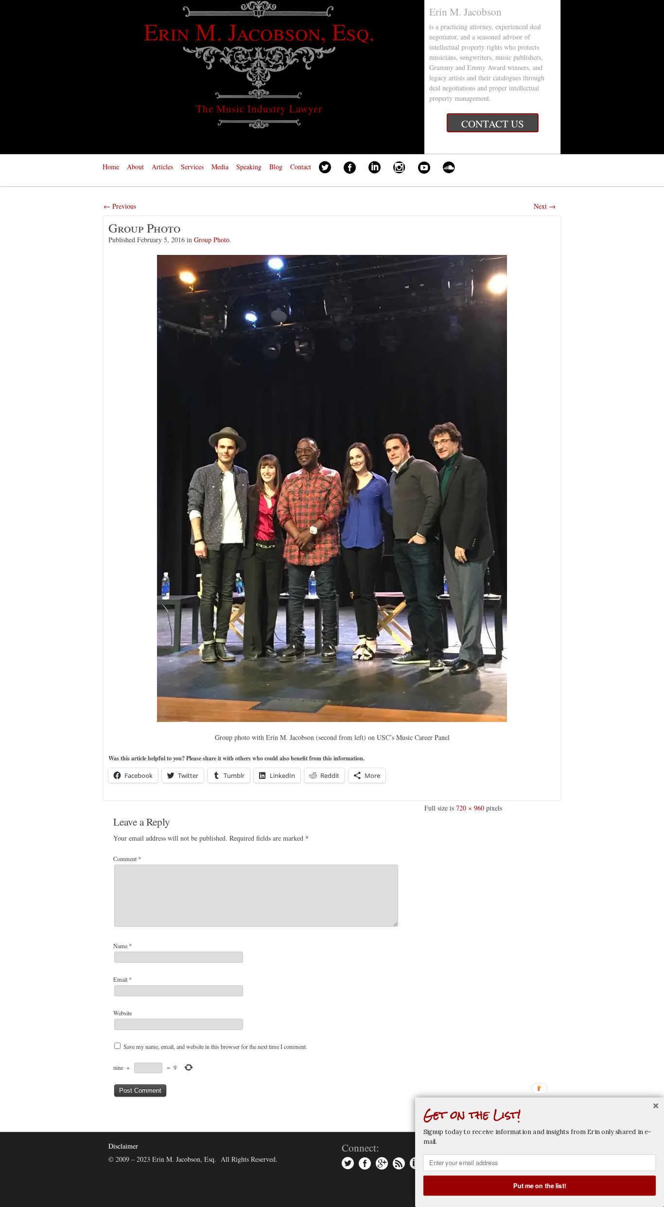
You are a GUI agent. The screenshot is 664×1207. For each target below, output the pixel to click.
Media (219, 166)
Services (192, 166)
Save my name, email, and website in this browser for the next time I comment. (215, 1046)
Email (122, 979)
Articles (162, 166)
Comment (127, 859)
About (135, 166)
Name (122, 946)
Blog (275, 166)
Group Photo (211, 239)
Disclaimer (123, 1146)
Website (122, 1013)
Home (111, 166)
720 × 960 (470, 807)
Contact (300, 166)
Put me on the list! (539, 1185)
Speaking (249, 166)
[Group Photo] (332, 488)
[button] (539, 1115)
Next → (545, 206)
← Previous (120, 206)
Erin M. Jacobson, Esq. (259, 31)
